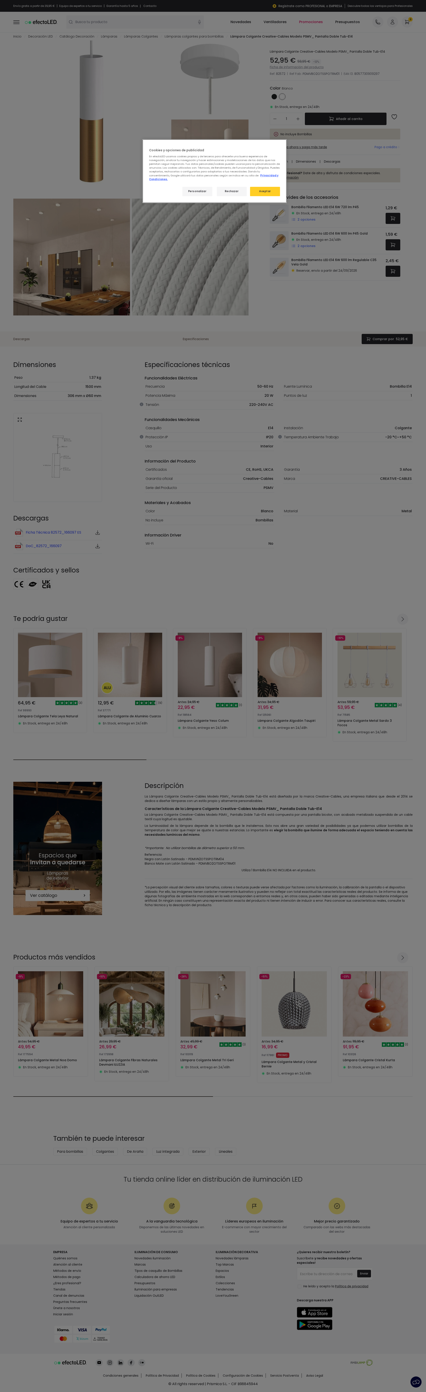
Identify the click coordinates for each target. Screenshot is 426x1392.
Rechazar (232, 191)
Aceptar (265, 191)
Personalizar (197, 191)
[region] (214, 171)
